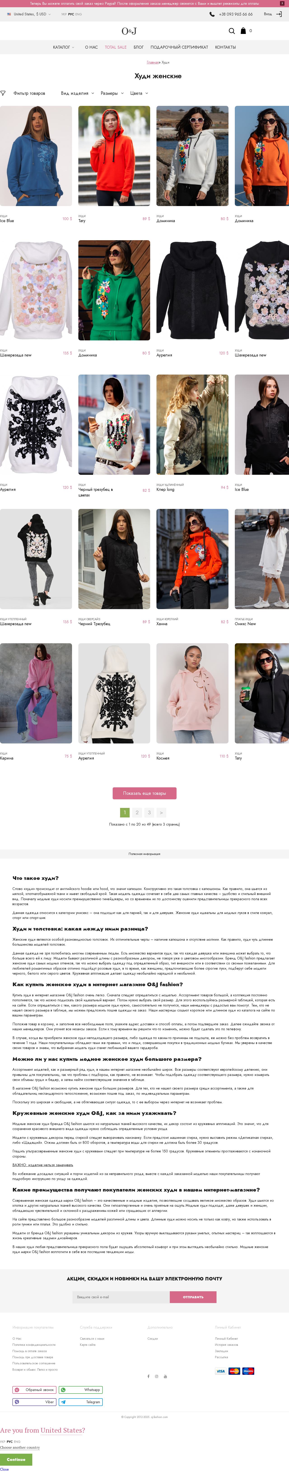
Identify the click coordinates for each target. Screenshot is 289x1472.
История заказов (226, 1344)
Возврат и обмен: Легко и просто (35, 1369)
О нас (91, 47)
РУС (71, 14)
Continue (16, 1460)
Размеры (109, 93)
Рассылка (221, 1357)
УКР (64, 14)
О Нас (16, 1338)
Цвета (136, 93)
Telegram (93, 1402)
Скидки (152, 1338)
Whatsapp (92, 1389)
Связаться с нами (92, 1338)
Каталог (62, 47)
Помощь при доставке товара (32, 1357)
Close (4, 1469)
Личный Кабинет (226, 1338)
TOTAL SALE (116, 47)
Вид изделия (74, 93)
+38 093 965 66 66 (236, 14)
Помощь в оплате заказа (29, 1351)
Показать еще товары (144, 793)
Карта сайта (88, 1344)
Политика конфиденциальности (34, 1344)
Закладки (221, 1351)
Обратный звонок (40, 1389)
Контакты (225, 47)
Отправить (193, 1297)
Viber (49, 1402)
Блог (139, 47)
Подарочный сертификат (179, 47)
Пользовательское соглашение (33, 1363)
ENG (78, 14)
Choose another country (20, 1447)
